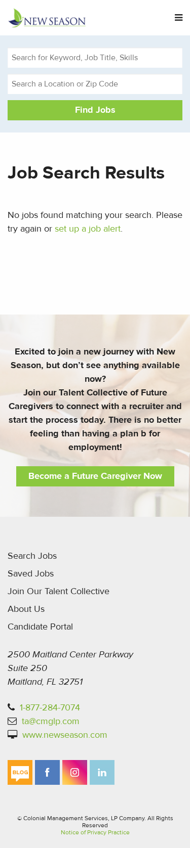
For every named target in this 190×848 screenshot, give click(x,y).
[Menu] (178, 18)
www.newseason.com (64, 735)
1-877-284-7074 (50, 707)
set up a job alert (88, 229)
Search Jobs (32, 556)
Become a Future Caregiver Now (95, 476)
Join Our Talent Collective (58, 591)
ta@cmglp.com (51, 721)
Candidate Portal (40, 627)
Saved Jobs (31, 573)
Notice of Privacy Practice (95, 832)
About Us (26, 609)
